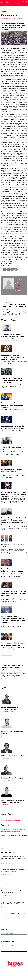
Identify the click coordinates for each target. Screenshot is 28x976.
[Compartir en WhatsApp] (12, 269)
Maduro (10, 265)
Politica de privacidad (21, 971)
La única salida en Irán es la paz (12, 778)
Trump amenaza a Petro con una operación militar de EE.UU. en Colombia (12, 405)
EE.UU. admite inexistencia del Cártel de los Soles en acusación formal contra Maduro (12, 357)
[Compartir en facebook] (4, 269)
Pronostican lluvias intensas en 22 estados (12, 881)
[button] (3, 6)
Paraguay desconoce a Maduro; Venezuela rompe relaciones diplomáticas (12, 668)
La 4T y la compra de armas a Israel (13, 756)
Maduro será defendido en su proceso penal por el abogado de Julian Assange (12, 380)
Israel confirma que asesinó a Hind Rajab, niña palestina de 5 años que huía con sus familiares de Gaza (13, 858)
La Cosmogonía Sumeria (9, 933)
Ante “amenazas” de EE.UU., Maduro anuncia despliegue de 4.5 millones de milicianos (14, 593)
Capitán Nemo (6, 18)
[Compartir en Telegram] (16, 269)
